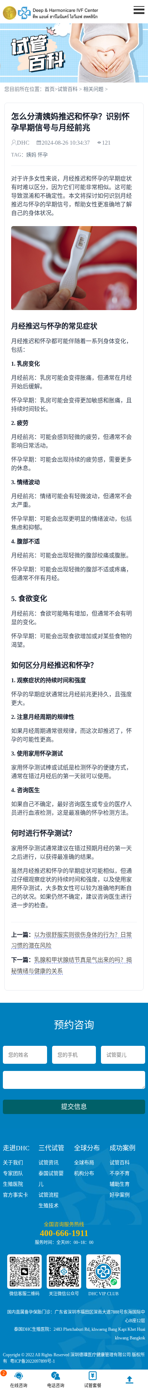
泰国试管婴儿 (51, 1179)
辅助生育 (120, 1184)
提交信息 (74, 1106)
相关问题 (93, 89)
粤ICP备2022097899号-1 (32, 1361)
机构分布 (84, 1173)
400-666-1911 (64, 1233)
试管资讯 (48, 1162)
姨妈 (31, 155)
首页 (50, 89)
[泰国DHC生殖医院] (50, 13)
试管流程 (48, 1195)
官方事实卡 (15, 1195)
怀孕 (43, 155)
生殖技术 (48, 1205)
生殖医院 (13, 1184)
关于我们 (13, 1162)
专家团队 (13, 1173)
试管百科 (67, 89)
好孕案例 (120, 1195)
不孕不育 (120, 1173)
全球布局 (84, 1162)
